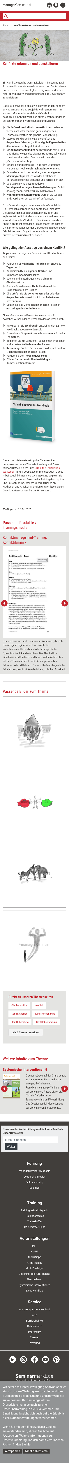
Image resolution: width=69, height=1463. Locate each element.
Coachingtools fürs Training (34, 1273)
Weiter (11, 1146)
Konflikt (39, 1005)
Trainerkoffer (34, 1221)
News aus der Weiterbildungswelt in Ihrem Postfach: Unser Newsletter (33, 1131)
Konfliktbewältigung (46, 1022)
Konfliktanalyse (19, 1013)
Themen (34, 1337)
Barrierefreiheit (34, 1320)
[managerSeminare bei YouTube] (45, 1359)
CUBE (34, 1251)
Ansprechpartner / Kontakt (34, 1309)
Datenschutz (34, 1326)
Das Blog (34, 1187)
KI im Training (34, 1262)
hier (29, 1444)
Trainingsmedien (34, 1215)
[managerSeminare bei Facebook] (34, 1359)
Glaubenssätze (19, 1005)
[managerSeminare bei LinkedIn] (13, 1359)
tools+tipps (34, 1257)
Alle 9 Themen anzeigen (25, 1032)
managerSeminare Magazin (34, 1170)
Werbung (34, 1342)
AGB (34, 1315)
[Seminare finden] (34, 1377)
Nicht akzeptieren (36, 1451)
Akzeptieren (12, 1451)
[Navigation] (63, 5)
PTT (34, 1245)
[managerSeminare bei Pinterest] (56, 1359)
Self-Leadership (34, 1182)
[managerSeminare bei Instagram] (23, 1359)
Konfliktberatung (20, 1022)
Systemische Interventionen (34, 1285)
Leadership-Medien (34, 1176)
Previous (4, 603)
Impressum (34, 1331)
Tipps (5, 25)
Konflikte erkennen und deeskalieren (31, 25)
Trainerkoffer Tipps (34, 1226)
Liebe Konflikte (34, 1290)
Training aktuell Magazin (34, 1210)
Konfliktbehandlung (45, 1013)
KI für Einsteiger (35, 1268)
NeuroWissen (34, 1279)
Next (64, 603)
